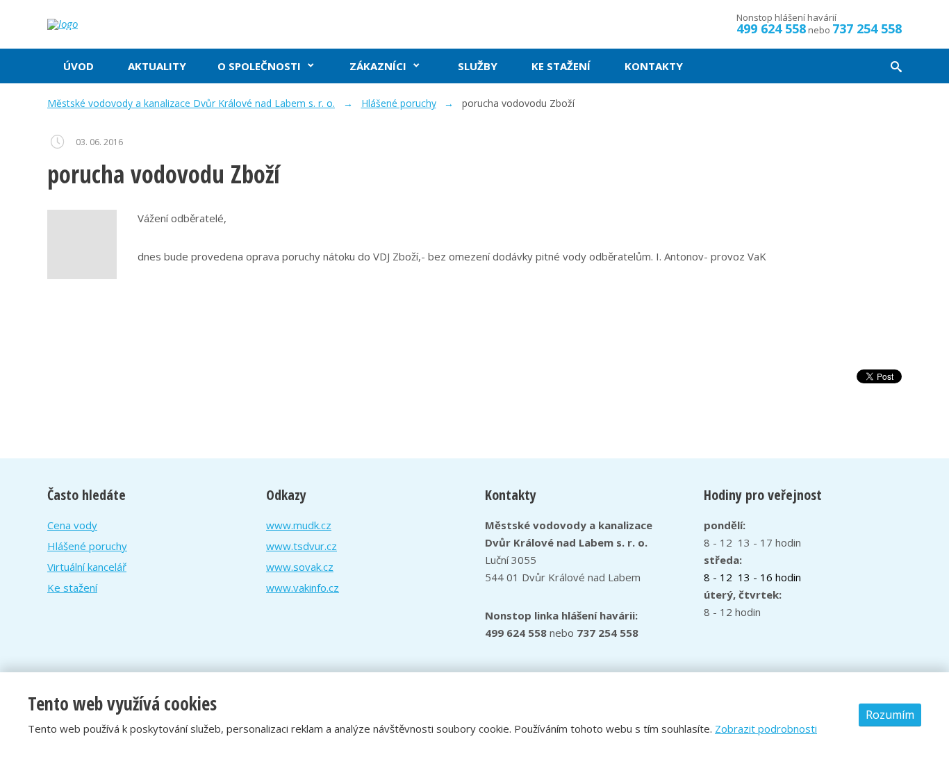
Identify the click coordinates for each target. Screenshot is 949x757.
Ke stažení (561, 66)
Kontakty (654, 66)
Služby (477, 66)
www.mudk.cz (298, 525)
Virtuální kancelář (86, 567)
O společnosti (259, 66)
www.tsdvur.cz (301, 546)
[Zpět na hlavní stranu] (113, 24)
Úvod (78, 66)
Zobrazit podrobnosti (766, 728)
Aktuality (157, 66)
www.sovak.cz (299, 567)
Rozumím (890, 714)
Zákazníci (377, 66)
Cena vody (72, 525)
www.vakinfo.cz (302, 587)
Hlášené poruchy (87, 546)
